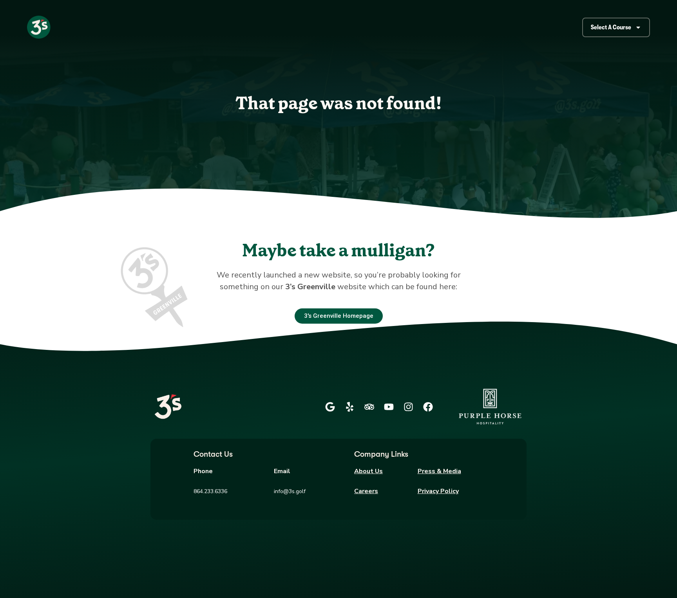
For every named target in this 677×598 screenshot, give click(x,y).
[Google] (330, 406)
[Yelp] (349, 406)
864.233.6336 (210, 491)
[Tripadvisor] (369, 406)
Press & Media (439, 471)
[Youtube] (388, 406)
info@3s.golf (290, 491)
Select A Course (611, 27)
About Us (368, 471)
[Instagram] (408, 406)
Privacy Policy (438, 491)
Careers (366, 491)
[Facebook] (428, 406)
